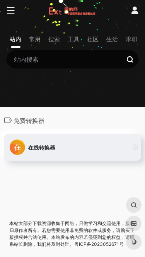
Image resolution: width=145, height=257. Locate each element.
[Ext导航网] (72, 11)
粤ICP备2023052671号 (99, 244)
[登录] (135, 11)
